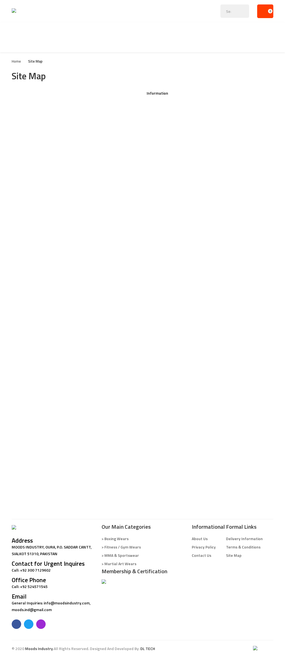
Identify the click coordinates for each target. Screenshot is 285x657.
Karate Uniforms (26, 416)
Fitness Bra (21, 299)
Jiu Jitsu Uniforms (27, 410)
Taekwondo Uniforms (31, 432)
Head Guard (22, 126)
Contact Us (156, 126)
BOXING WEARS (25, 93)
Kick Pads (20, 121)
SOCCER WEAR (24, 477)
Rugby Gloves (24, 399)
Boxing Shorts (24, 176)
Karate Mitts (23, 449)
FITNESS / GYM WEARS (32, 193)
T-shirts (19, 360)
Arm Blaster (22, 266)
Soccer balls (22, 104)
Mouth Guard (23, 165)
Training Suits (24, 304)
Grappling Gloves (27, 316)
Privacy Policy (159, 115)
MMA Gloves (22, 321)
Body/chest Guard (28, 143)
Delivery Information (165, 110)
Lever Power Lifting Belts (34, 215)
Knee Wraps (22, 254)
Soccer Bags (22, 505)
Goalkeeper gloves (28, 394)
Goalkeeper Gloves (28, 488)
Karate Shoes (24, 466)
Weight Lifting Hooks (30, 260)
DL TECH (147, 648)
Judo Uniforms (24, 421)
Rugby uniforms (26, 349)
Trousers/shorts (26, 382)
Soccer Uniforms (26, 494)
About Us (155, 104)
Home (16, 61)
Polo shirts (21, 366)
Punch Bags (22, 154)
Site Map (35, 61)
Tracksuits (21, 377)
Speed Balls (22, 160)
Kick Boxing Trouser (29, 182)
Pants (17, 327)
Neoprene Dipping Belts (32, 232)
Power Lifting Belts (28, 221)
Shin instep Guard (27, 132)
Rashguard (21, 338)
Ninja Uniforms (25, 438)
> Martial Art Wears (119, 564)
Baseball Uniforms (28, 343)
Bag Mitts (20, 110)
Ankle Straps (23, 243)
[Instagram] (41, 624)
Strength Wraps (26, 249)
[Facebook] (16, 624)
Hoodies (19, 371)
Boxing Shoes (23, 149)
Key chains (21, 188)
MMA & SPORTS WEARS (32, 310)
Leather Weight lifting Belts (36, 204)
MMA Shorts (22, 332)
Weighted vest (25, 277)
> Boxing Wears (115, 539)
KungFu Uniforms (27, 427)
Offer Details (158, 99)
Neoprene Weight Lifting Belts (38, 227)
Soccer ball (21, 483)
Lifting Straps (24, 238)
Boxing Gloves (24, 99)
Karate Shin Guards (29, 455)
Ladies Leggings (26, 288)
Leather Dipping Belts (31, 210)
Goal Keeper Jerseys (30, 355)
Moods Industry (39, 648)
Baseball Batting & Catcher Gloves (42, 388)
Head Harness (24, 271)
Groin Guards (23, 471)
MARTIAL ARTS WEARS (31, 405)
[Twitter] (28, 624)
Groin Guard (22, 138)
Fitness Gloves (24, 199)
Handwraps (22, 171)
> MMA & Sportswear (120, 555)
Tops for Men (23, 293)
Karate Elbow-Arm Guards (35, 460)
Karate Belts (23, 444)
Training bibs (23, 499)
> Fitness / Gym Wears (121, 547)
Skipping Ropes (25, 282)
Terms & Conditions (164, 121)
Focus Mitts (22, 115)
